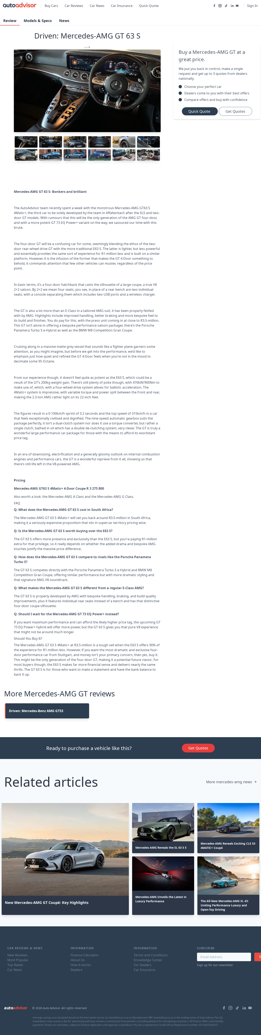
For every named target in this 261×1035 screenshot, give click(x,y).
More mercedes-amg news (229, 781)
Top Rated (15, 965)
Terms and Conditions (151, 955)
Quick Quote (149, 5)
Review (9, 20)
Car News (97, 5)
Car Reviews (74, 5)
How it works (81, 965)
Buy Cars (51, 5)
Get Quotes (235, 111)
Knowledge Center (148, 960)
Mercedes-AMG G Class (115, 496)
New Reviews (17, 955)
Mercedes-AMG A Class (66, 496)
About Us (78, 960)
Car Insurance (122, 5)
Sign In (252, 5)
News (64, 20)
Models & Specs (38, 20)
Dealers (76, 970)
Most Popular (17, 960)
